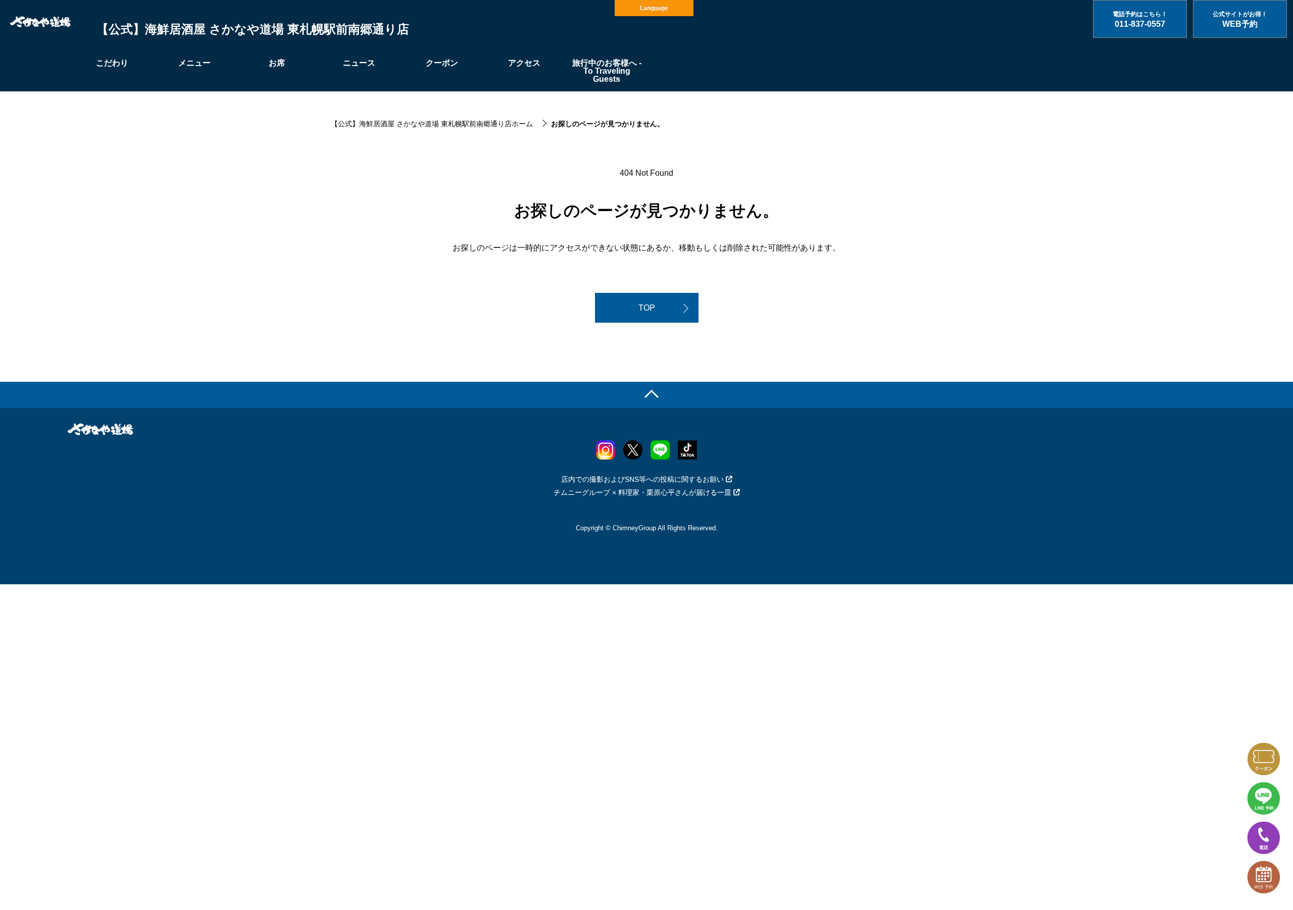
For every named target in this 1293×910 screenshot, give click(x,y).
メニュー (194, 63)
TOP (646, 308)
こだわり (112, 63)
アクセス (524, 63)
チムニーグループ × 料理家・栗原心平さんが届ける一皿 (642, 492)
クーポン (442, 63)
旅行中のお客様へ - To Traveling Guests (606, 71)
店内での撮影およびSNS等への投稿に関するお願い (642, 479)
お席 (277, 63)
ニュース (359, 63)
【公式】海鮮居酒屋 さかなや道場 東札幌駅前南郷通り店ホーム (432, 124)
